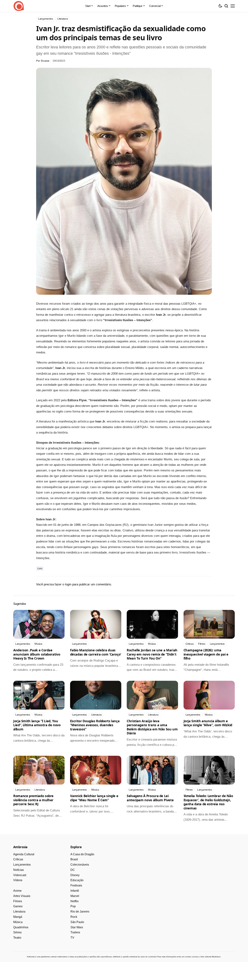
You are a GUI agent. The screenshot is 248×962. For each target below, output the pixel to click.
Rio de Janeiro (79, 911)
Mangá (17, 916)
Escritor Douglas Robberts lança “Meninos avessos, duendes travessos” (95, 725)
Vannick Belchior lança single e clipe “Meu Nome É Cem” (94, 798)
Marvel (74, 895)
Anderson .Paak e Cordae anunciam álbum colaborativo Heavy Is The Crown (36, 654)
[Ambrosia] (18, 6)
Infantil (74, 890)
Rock (73, 916)
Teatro (17, 937)
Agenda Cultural (23, 854)
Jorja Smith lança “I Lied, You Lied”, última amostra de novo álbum (37, 725)
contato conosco (192, 957)
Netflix (74, 901)
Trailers (75, 932)
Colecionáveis (79, 864)
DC (72, 869)
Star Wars (76, 927)
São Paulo (77, 922)
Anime (17, 890)
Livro (39, 568)
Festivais (76, 885)
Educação (77, 880)
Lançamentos (22, 864)
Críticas (18, 859)
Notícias (18, 869)
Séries (17, 932)
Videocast (19, 875)
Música (18, 922)
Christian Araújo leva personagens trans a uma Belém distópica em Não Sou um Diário (152, 727)
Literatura (19, 911)
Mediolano (216, 957)
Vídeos (17, 880)
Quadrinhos (20, 927)
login (68, 584)
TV (72, 937)
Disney (75, 875)
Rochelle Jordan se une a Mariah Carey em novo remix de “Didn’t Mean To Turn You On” (152, 654)
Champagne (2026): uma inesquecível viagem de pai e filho (206, 654)
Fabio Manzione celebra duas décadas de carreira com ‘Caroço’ (95, 652)
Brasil (74, 859)
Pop (73, 906)
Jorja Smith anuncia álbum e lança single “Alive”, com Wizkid (208, 723)
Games (18, 906)
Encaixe (45, 60)
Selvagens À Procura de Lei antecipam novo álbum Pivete (150, 798)
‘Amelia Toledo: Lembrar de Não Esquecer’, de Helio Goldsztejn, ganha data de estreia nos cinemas (208, 802)
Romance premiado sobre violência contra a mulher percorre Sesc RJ (33, 800)
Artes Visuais (21, 895)
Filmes (17, 901)
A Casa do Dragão (82, 854)
